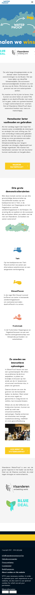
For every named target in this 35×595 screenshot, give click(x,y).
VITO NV (19, 550)
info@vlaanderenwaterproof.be (13, 556)
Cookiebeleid (6, 566)
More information (8, 589)
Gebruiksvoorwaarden (9, 559)
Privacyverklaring (7, 562)
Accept (5, 592)
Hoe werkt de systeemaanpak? (17, 451)
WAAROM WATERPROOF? (16, 166)
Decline (13, 592)
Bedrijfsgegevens (8, 569)
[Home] (17, 2)
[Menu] (32, 2)
